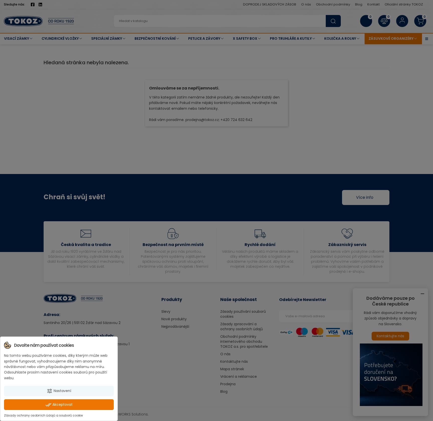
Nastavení (59, 391)
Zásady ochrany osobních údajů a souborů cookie (43, 415)
